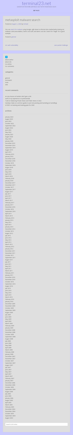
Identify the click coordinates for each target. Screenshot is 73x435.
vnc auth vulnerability (11, 45)
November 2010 (10, 279)
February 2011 (9, 273)
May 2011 (8, 266)
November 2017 (10, 185)
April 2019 (8, 152)
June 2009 (8, 317)
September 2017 (10, 189)
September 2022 (10, 126)
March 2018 (9, 176)
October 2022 (9, 123)
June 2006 (8, 396)
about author (9, 60)
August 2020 (9, 137)
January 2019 (9, 156)
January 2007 (9, 380)
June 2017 (8, 196)
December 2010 (10, 277)
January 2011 (9, 275)
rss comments (9, 66)
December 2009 (10, 304)
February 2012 (9, 246)
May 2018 (8, 172)
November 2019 (10, 145)
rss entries (8, 64)
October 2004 (9, 413)
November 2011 (10, 253)
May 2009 (8, 319)
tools (6, 82)
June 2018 (8, 170)
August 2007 (9, 365)
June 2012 (8, 238)
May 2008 (8, 345)
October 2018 (9, 163)
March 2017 (9, 200)
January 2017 (9, 205)
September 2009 (10, 310)
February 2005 (9, 407)
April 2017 (8, 198)
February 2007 (9, 378)
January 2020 (9, 141)
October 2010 (9, 282)
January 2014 (9, 220)
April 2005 (8, 402)
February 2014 (9, 218)
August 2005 (9, 400)
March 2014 (9, 216)
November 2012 (10, 229)
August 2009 (9, 312)
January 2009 (9, 328)
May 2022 (8, 132)
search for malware (17, 29)
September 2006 (10, 389)
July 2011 (8, 262)
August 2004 (9, 418)
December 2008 (10, 330)
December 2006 (10, 383)
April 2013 (8, 224)
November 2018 (10, 161)
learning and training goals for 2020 (23, 105)
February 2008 (9, 352)
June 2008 (8, 343)
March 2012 (9, 244)
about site (8, 62)
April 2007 (8, 374)
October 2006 (9, 387)
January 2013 (9, 227)
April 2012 (8, 242)
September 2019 (10, 148)
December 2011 (10, 251)
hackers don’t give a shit (24, 96)
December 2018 (10, 159)
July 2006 (8, 394)
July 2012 (8, 235)
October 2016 (9, 209)
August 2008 (9, 339)
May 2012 (8, 240)
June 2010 (8, 290)
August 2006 (9, 391)
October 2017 (9, 187)
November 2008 (10, 332)
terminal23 (8, 80)
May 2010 (8, 293)
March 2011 (9, 271)
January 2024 (9, 117)
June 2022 (8, 130)
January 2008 (9, 354)
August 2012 (9, 233)
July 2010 (8, 288)
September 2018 (10, 165)
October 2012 (9, 231)
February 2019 (9, 154)
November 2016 (10, 207)
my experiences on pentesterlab (20, 98)
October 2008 (9, 334)
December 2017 (10, 183)
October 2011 (9, 255)
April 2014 (8, 213)
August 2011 (9, 260)
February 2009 (9, 326)
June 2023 (8, 121)
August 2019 (9, 150)
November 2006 (10, 385)
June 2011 (8, 264)
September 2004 (10, 416)
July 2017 (8, 194)
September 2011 (10, 257)
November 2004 (10, 411)
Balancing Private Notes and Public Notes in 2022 (26, 101)
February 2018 (9, 178)
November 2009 (10, 306)
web (6, 85)
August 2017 (9, 192)
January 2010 (9, 301)
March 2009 (9, 323)
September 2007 (10, 363)
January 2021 (9, 134)
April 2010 (8, 295)
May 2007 (8, 372)
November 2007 (10, 359)
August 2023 (9, 119)
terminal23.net (36, 3)
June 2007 (8, 370)
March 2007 (9, 376)
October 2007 (9, 361)
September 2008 (10, 337)
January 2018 (9, 181)
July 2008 (8, 341)
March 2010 (9, 297)
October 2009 (9, 308)
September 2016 (10, 211)
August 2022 (9, 128)
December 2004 (10, 409)
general (13, 37)
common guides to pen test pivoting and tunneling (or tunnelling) (37, 103)
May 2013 (8, 222)
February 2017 (9, 203)
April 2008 (8, 348)
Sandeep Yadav (10, 103)
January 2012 (9, 249)
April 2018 (8, 174)
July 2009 (8, 315)
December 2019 (10, 143)
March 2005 (9, 405)
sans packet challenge (61, 45)
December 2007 (10, 356)
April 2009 (8, 321)
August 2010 (9, 286)
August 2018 (9, 167)
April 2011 (8, 268)
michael (25, 24)
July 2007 (8, 367)
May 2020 (8, 139)
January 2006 (9, 398)
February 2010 (9, 299)
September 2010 (10, 284)
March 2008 (9, 350)
